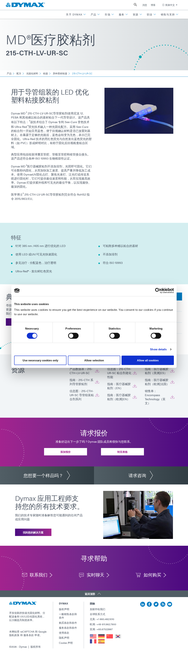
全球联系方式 (97, 614)
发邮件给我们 (97, 609)
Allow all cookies (148, 360)
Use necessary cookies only (40, 360)
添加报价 (65, 452)
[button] (75, 14)
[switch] (73, 336)
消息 (144, 5)
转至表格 (122, 452)
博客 (153, 5)
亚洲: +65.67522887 (101, 629)
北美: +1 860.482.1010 (102, 619)
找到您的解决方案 (33, 532)
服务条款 (29, 635)
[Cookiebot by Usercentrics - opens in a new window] (158, 290)
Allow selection (94, 360)
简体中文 (170, 5)
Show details (158, 349)
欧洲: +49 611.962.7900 (103, 624)
